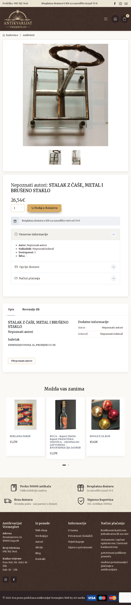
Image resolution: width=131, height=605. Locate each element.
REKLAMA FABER (20, 436)
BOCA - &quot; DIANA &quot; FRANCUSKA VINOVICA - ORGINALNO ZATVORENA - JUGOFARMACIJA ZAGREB (65, 442)
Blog (38, 553)
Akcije (39, 547)
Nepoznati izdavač (43, 248)
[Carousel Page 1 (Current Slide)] (64, 465)
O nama (73, 530)
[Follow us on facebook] (115, 3)
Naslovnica (12, 35)
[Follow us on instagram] (121, 3)
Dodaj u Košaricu (45, 208)
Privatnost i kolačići (80, 535)
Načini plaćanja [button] (29, 278)
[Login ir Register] (115, 19)
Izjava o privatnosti (80, 547)
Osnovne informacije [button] (33, 234)
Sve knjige (41, 535)
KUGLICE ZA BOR (100, 436)
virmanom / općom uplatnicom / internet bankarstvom (114, 543)
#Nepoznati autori (21, 360)
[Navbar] (105, 19)
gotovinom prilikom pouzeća (113, 554)
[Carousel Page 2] (68, 465)
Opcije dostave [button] (29, 267)
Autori (39, 541)
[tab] (30, 310)
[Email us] (126, 3)
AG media (79, 597)
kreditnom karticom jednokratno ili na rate (114, 532)
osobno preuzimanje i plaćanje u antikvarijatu (114, 566)
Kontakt (40, 558)
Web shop (41, 530)
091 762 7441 (21, 3)
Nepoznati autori (37, 245)
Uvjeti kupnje (76, 541)
